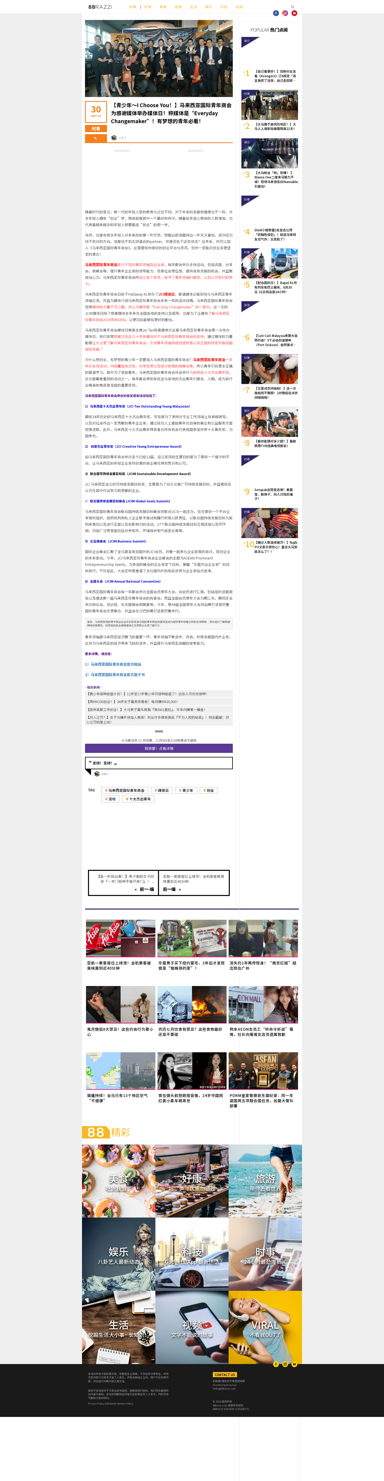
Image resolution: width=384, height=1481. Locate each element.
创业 (210, 790)
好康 (132, 6)
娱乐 (208, 6)
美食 (163, 6)
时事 (148, 6)
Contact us (225, 1374)
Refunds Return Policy (120, 1403)
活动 (112, 798)
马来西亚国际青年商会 (126, 790)
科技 (224, 6)
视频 (239, 6)
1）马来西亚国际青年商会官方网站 (113, 664)
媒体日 (163, 790)
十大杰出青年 (140, 798)
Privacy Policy (96, 1403)
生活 (193, 6)
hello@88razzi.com (224, 1388)
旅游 (178, 6)
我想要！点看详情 (159, 748)
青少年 (187, 790)
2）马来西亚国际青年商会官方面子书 (115, 674)
